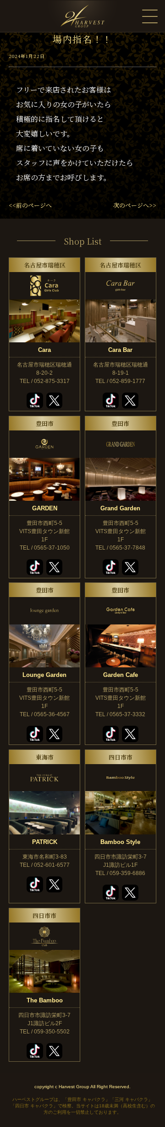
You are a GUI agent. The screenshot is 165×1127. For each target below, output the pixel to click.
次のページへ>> (134, 205)
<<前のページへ (30, 205)
